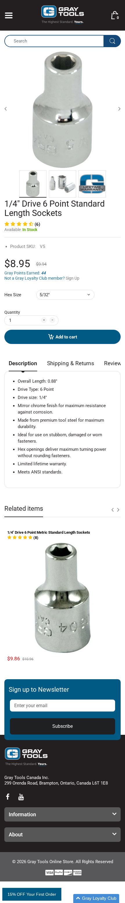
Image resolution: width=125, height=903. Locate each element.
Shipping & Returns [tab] (70, 363)
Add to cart (66, 337)
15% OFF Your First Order (32, 894)
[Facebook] (7, 796)
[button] (22, 224)
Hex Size (12, 294)
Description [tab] (23, 363)
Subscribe (62, 726)
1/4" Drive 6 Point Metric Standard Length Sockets (48, 532)
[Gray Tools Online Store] (62, 14)
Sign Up (72, 278)
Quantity (12, 312)
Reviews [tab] (114, 363)
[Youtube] (21, 796)
